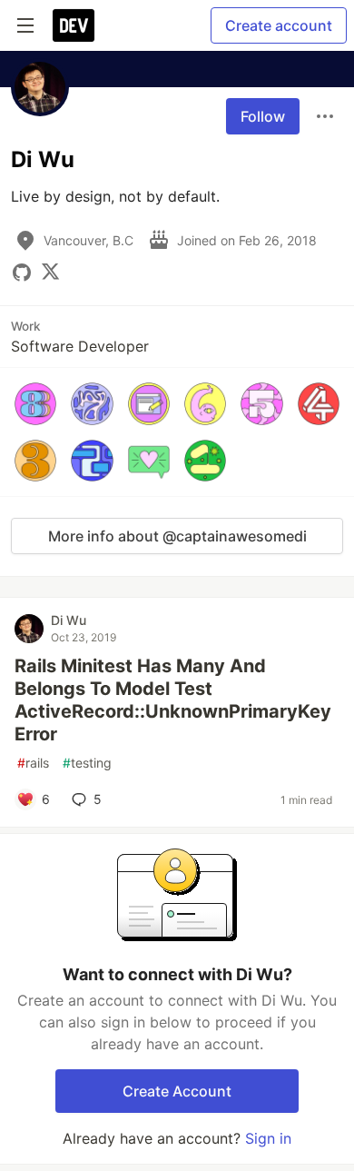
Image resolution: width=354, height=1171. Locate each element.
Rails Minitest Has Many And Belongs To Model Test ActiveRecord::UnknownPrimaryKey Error (173, 700)
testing (87, 762)
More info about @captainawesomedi (177, 536)
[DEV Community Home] (73, 25)
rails (33, 762)
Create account (278, 25)
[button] (35, 403)
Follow (263, 116)
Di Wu (68, 620)
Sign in (268, 1138)
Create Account (177, 1091)
